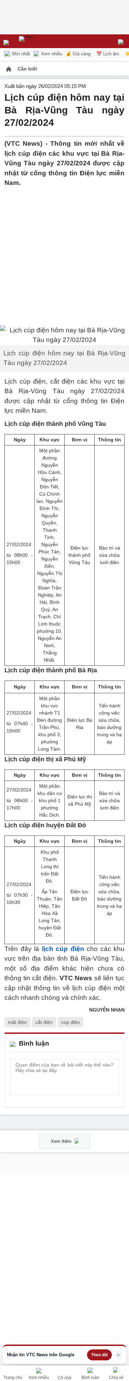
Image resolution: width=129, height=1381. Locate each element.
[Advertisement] (64, 252)
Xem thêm (62, 1141)
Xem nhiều (51, 53)
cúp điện (70, 1022)
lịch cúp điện (63, 948)
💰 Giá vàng (78, 53)
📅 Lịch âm (107, 53)
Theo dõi (99, 1354)
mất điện (17, 1022)
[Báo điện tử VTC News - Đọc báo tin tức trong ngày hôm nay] (42, 41)
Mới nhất (20, 53)
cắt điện (44, 1022)
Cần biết (27, 68)
